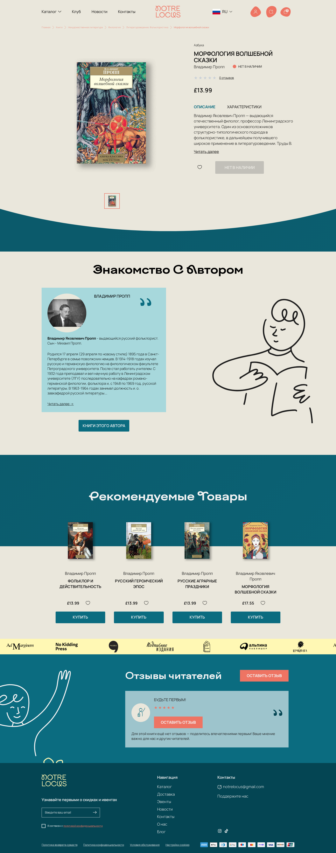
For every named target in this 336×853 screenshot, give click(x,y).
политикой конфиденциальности (83, 826)
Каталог (49, 11)
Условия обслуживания (145, 845)
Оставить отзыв (264, 675)
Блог (161, 831)
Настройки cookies (177, 845)
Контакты (126, 11)
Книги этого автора (104, 425)
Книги (59, 27)
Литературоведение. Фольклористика (147, 27)
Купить (80, 617)
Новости (99, 11)
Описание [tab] (204, 106)
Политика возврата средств (59, 845)
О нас (162, 824)
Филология (114, 27)
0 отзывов (226, 78)
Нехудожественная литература (85, 27)
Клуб (76, 11)
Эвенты (164, 801)
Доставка (166, 794)
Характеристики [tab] (244, 106)
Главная (46, 27)
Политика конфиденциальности (103, 845)
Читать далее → (60, 403)
